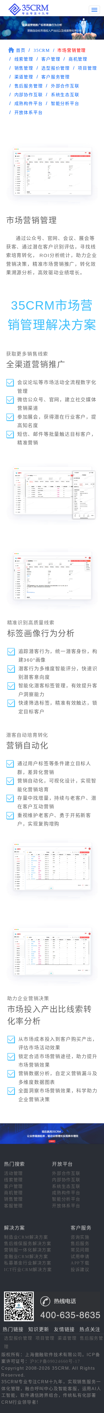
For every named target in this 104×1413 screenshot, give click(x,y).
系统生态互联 (65, 94)
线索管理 (23, 59)
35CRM (42, 50)
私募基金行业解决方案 (27, 1263)
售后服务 (80, 1243)
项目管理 (87, 68)
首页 (21, 50)
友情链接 (64, 1329)
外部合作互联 (65, 86)
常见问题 (80, 1250)
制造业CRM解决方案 (26, 1237)
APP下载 (80, 1263)
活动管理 (13, 1173)
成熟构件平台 (28, 103)
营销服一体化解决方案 (27, 1250)
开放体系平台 (28, 112)
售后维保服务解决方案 (27, 1243)
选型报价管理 (55, 68)
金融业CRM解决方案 (26, 1256)
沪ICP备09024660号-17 (55, 1361)
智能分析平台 (65, 103)
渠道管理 (23, 77)
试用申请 (80, 1256)
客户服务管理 (55, 77)
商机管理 (78, 59)
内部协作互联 (28, 94)
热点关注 (90, 1329)
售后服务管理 (28, 86)
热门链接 (13, 1329)
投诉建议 (80, 1269)
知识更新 (38, 1329)
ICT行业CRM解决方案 (28, 1269)
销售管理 (23, 68)
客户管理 (50, 59)
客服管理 (13, 1206)
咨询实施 (80, 1237)
